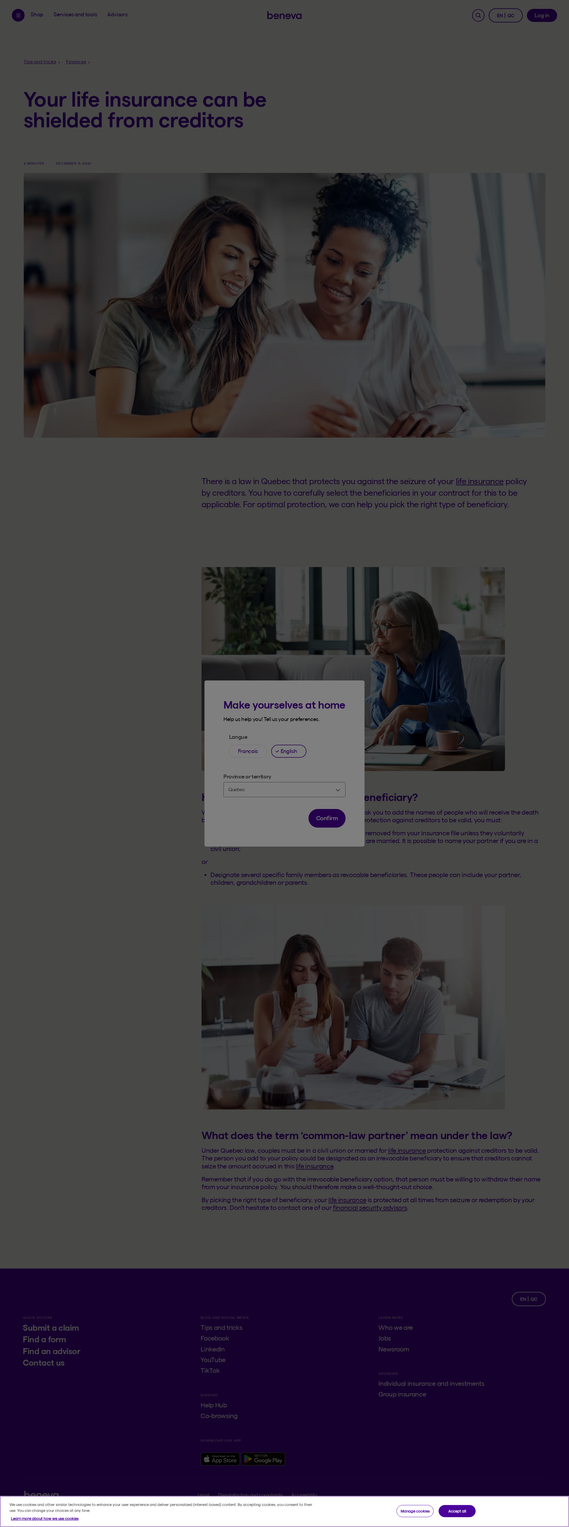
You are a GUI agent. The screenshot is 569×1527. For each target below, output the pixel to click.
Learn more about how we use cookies (45, 1518)
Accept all (457, 1511)
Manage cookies (415, 1511)
